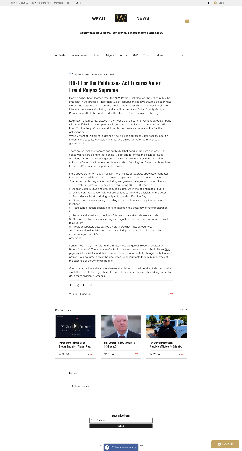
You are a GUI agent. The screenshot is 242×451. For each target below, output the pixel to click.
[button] (187, 20)
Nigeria (110, 55)
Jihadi (97, 55)
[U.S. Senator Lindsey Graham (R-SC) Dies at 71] (121, 326)
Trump (147, 55)
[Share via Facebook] (70, 285)
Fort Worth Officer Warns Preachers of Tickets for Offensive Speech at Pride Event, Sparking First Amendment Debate (166, 344)
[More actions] (171, 74)
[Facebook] (208, 2)
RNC (135, 55)
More (160, 55)
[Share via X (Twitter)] (77, 285)
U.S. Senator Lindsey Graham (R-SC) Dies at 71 (120, 344)
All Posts (60, 55)
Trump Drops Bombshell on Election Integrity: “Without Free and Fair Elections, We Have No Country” (74, 344)
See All (183, 309)
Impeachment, (79, 55)
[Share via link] (91, 285)
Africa (123, 55)
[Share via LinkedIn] (84, 285)
